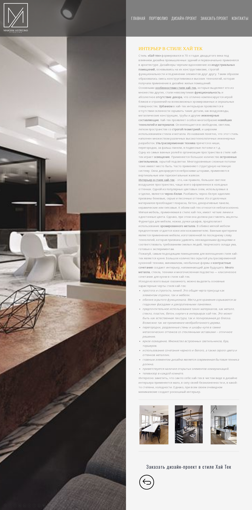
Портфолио (158, 18)
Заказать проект (214, 18)
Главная (138, 18)
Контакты (240, 18)
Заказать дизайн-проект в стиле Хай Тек (188, 466)
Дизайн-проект (184, 18)
